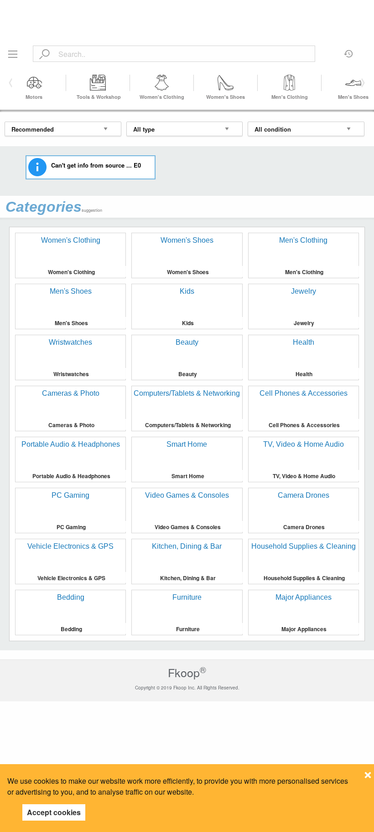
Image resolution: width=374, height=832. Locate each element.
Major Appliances (304, 629)
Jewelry (304, 323)
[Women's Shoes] (226, 83)
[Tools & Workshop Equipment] (98, 83)
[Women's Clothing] (162, 83)
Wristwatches (71, 374)
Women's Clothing (162, 96)
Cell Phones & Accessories (304, 425)
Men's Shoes (353, 96)
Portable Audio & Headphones (71, 476)
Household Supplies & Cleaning (304, 578)
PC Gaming (71, 527)
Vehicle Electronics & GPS (71, 578)
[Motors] (34, 83)
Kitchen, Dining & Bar (188, 578)
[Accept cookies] (368, 772)
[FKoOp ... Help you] (187, 10)
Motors (34, 96)
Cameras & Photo (71, 425)
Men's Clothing (289, 96)
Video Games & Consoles (188, 527)
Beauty (187, 374)
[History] (348, 51)
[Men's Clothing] (290, 83)
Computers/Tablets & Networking (188, 425)
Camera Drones (304, 527)
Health (304, 374)
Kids (188, 323)
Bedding (71, 629)
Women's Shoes (225, 96)
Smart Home (187, 476)
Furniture (188, 629)
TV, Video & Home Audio (304, 476)
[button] (361, 83)
